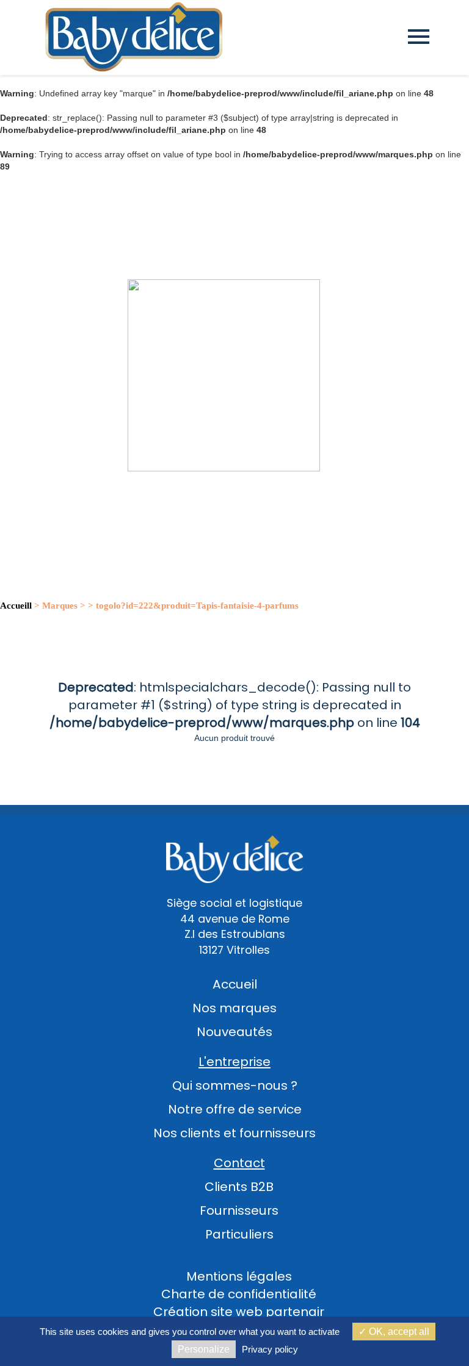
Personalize (204, 1349)
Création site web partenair (238, 1311)
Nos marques (234, 1008)
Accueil (235, 984)
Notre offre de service (235, 1109)
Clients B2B (239, 1186)
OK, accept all (397, 1331)
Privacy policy (270, 1349)
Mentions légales (239, 1276)
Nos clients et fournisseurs (234, 1133)
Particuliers (239, 1234)
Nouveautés (234, 1031)
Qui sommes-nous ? (234, 1085)
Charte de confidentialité (238, 1294)
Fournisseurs (239, 1210)
